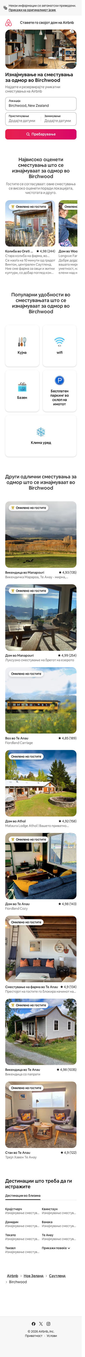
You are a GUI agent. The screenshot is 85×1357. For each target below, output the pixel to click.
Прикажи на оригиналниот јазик (32, 10)
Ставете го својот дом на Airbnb (47, 22)
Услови (52, 1336)
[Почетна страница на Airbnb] (8, 22)
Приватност (33, 1336)
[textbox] (23, 120)
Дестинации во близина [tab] (23, 1196)
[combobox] (41, 105)
